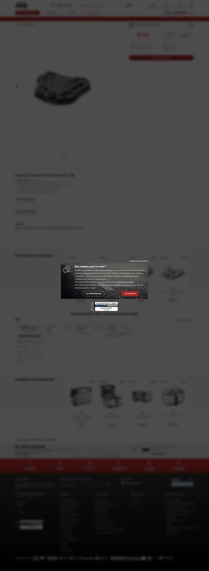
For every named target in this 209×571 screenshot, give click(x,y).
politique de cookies (125, 282)
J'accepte (130, 293)
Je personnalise (93, 293)
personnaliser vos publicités (121, 285)
